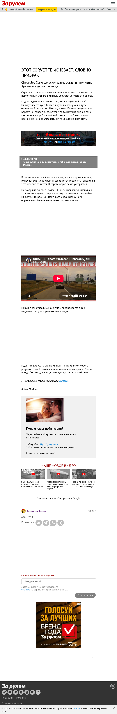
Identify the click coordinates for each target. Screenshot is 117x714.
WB (51, 142)
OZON (45, 142)
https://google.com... (49, 444)
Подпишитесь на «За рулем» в (58, 498)
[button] (113, 708)
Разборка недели (70, 9)
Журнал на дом (47, 9)
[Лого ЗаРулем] (13, 3)
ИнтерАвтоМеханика (20, 9)
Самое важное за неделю (37, 575)
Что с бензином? (94, 9)
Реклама (21, 697)
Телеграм (64, 381)
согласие (25, 589)
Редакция (7, 697)
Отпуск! (111, 9)
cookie (77, 708)
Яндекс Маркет (66, 142)
